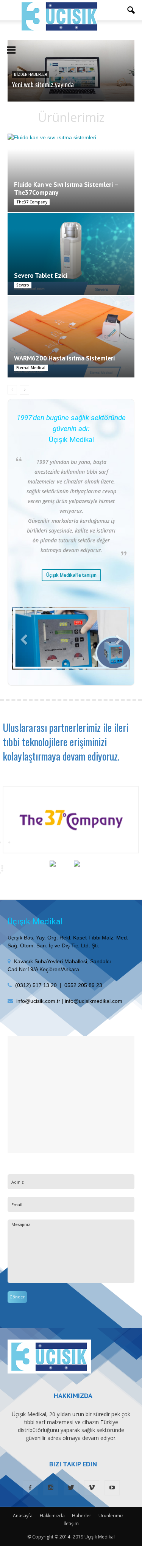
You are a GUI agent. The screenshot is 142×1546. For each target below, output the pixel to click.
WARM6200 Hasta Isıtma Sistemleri (64, 358)
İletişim (71, 1523)
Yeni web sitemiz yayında (43, 84)
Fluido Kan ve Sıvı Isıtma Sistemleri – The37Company (66, 188)
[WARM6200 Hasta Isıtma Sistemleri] (71, 337)
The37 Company (31, 202)
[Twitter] (71, 1487)
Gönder (17, 1297)
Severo (22, 285)
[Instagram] (50, 1487)
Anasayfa (23, 1515)
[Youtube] (112, 1487)
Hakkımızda (52, 1515)
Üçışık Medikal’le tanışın (71, 575)
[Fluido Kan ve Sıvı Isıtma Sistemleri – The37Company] (71, 173)
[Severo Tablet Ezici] (71, 254)
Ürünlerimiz (110, 1515)
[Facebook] (30, 1487)
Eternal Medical (30, 367)
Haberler (81, 1515)
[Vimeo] (91, 1487)
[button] (131, 10)
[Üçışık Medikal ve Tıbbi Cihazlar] (59, 16)
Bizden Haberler (30, 74)
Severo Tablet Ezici (40, 275)
